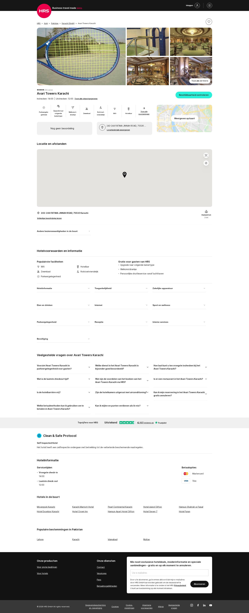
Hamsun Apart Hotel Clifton (121, 511)
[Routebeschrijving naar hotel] (206, 163)
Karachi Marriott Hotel (83, 507)
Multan (146, 539)
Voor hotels (42, 573)
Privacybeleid (180, 585)
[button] (209, 22)
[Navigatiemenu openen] (209, 5)
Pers (99, 579)
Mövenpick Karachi (46, 507)
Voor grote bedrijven (47, 567)
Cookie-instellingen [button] (129, 606)
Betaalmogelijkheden (107, 586)
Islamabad (112, 539)
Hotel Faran (184, 511)
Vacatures (101, 573)
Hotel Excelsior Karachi (48, 511)
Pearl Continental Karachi (120, 507)
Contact (101, 567)
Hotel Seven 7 (150, 511)
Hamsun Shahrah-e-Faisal (191, 507)
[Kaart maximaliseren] (206, 155)
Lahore (40, 539)
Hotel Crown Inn (80, 511)
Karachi (75, 539)
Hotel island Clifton (152, 507)
